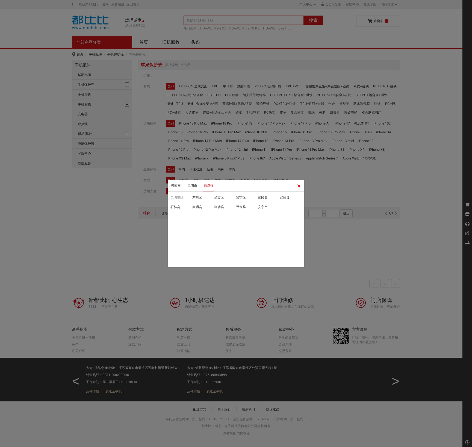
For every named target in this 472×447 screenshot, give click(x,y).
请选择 (209, 185)
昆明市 (192, 185)
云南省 (176, 185)
